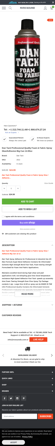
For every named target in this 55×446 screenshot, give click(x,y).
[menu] (4, 8)
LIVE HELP (38, 339)
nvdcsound (27, 8)
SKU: (4, 160)
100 (6, 234)
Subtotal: (5, 194)
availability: (6, 164)
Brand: (4, 156)
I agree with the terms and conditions (19, 216)
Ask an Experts (11, 132)
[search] (10, 8)
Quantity (5, 183)
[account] (45, 8)
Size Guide (48, 183)
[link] (4, 398)
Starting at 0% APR (32, 2)
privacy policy (27, 437)
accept (13, 442)
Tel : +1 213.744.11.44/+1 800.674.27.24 (25, 129)
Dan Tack (20, 156)
